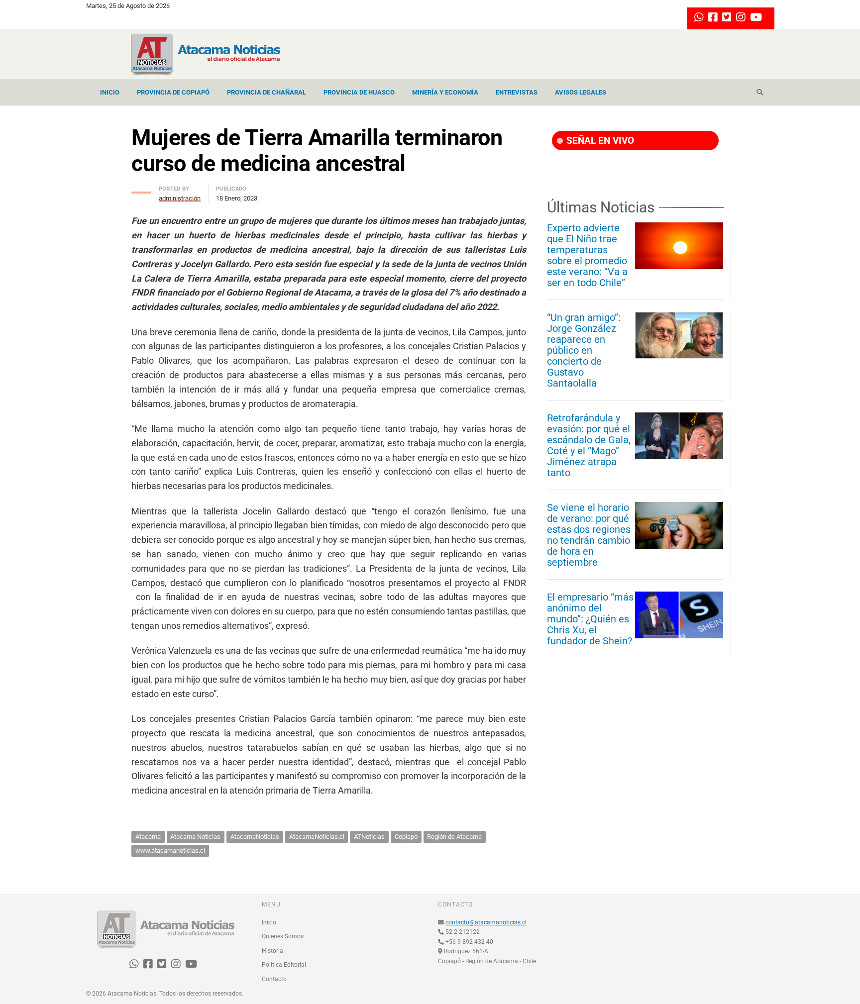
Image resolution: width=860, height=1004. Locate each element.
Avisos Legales (580, 92)
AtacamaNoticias (254, 836)
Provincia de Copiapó (173, 92)
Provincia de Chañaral (266, 92)
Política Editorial (284, 964)
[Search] (759, 93)
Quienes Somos (283, 936)
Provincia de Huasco (359, 92)
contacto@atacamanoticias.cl (486, 922)
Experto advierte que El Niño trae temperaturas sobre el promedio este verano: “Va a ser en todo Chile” (587, 255)
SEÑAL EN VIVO (599, 140)
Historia (272, 950)
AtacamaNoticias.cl (316, 836)
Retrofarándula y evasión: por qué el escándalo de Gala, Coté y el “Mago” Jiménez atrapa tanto (589, 445)
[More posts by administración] (141, 190)
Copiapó (406, 836)
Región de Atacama (454, 836)
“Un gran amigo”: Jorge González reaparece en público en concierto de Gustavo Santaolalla (584, 350)
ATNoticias (369, 836)
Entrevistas (517, 92)
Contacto (274, 979)
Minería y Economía (445, 92)
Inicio (109, 92)
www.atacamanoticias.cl (170, 850)
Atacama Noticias (195, 836)
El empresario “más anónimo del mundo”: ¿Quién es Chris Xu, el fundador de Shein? (590, 619)
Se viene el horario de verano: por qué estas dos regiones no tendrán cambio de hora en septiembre (589, 535)
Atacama (148, 836)
